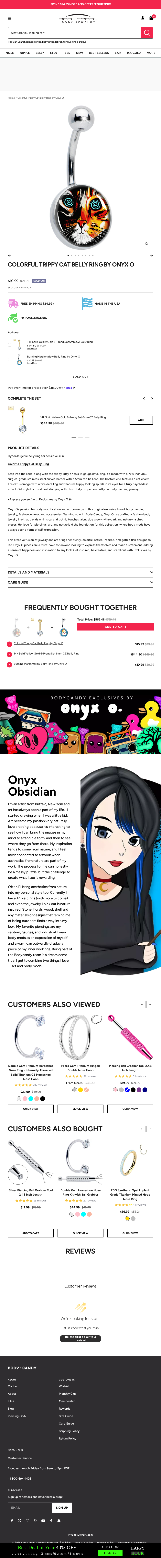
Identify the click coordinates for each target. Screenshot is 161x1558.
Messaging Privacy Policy (132, 1542)
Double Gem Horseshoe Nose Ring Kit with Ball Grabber (80, 1192)
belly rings (48, 41)
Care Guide (66, 1423)
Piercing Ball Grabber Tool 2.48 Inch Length (130, 1068)
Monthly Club (68, 1393)
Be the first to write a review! (80, 1338)
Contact (13, 1386)
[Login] (143, 18)
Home (11, 97)
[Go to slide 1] (68, 255)
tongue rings (70, 41)
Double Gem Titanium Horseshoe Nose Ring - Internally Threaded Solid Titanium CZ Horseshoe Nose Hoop (30, 1072)
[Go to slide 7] (89, 255)
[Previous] (9, 255)
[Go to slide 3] (75, 255)
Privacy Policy (105, 1542)
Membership (67, 1401)
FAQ (11, 1401)
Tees (66, 53)
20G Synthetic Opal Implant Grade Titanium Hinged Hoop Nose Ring (130, 1194)
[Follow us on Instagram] (27, 1521)
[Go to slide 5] (82, 255)
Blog (11, 1408)
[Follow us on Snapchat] (59, 1521)
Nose (10, 53)
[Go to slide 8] (92, 255)
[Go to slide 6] (85, 255)
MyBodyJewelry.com (80, 1534)
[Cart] (151, 18)
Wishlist (64, 1386)
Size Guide (66, 1416)
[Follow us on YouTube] (43, 1521)
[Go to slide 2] (71, 255)
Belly (40, 53)
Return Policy (67, 1438)
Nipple (25, 53)
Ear (118, 53)
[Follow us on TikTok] (51, 1521)
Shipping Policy (69, 1431)
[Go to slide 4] (78, 255)
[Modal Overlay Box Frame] (80, 1550)
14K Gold (134, 53)
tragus (82, 41)
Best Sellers (99, 53)
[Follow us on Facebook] (12, 1521)
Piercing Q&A (17, 1416)
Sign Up (62, 1507)
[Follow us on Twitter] (20, 1521)
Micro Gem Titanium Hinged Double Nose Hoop (80, 1068)
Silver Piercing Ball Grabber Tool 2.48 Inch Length (31, 1192)
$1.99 (53, 53)
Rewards (64, 1408)
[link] (19, 1098)
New (79, 53)
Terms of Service (83, 1542)
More (151, 53)
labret (58, 41)
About (12, 1393)
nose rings (35, 41)
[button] (142, 1004)
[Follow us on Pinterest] (35, 1521)
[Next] (151, 255)
